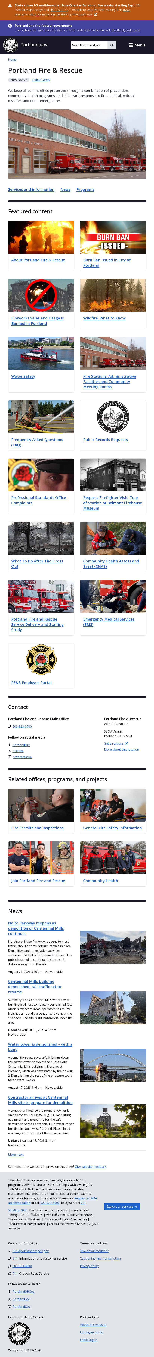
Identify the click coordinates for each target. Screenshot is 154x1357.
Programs (85, 189)
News (65, 189)
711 (83, 1203)
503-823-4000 (50, 1203)
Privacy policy (89, 1266)
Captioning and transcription (100, 1258)
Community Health (100, 880)
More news (16, 1154)
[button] (136, 45)
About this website (93, 1325)
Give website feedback (90, 1167)
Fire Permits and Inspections (37, 827)
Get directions (114, 743)
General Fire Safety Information (112, 827)
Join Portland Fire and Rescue (38, 880)
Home (12, 59)
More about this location (121, 749)
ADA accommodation (94, 1251)
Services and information (31, 189)
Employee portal (91, 1332)
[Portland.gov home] (25, 45)
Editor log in (88, 1340)
